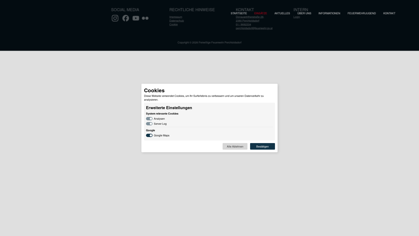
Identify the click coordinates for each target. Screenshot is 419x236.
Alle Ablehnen (235, 146)
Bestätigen (262, 146)
